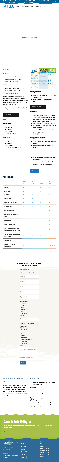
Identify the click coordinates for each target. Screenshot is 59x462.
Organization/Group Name (26, 297)
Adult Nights (23, 446)
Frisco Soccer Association (26, 339)
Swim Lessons (24, 454)
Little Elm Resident (25, 343)
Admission (18, 6)
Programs (27, 6)
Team (22, 311)
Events (32, 6)
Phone (22, 292)
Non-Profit (23, 309)
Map (45, 6)
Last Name (22, 282)
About (23, 6)
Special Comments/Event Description (28, 349)
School (22, 307)
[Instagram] (55, 2)
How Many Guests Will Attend (26, 357)
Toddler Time (24, 457)
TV (21, 333)
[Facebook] (53, 2)
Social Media (24, 326)
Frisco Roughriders (25, 341)
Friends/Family (24, 330)
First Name (23, 277)
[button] (11, 115)
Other (22, 345)
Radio (22, 332)
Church (22, 305)
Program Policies (24, 452)
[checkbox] (20, 303)
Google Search (24, 328)
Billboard (23, 335)
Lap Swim (23, 449)
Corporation (23, 303)
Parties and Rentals (39, 6)
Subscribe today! (9, 432)
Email (21, 287)
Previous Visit (24, 337)
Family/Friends (24, 313)
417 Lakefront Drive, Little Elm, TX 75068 (10, 456)
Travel (22, 315)
